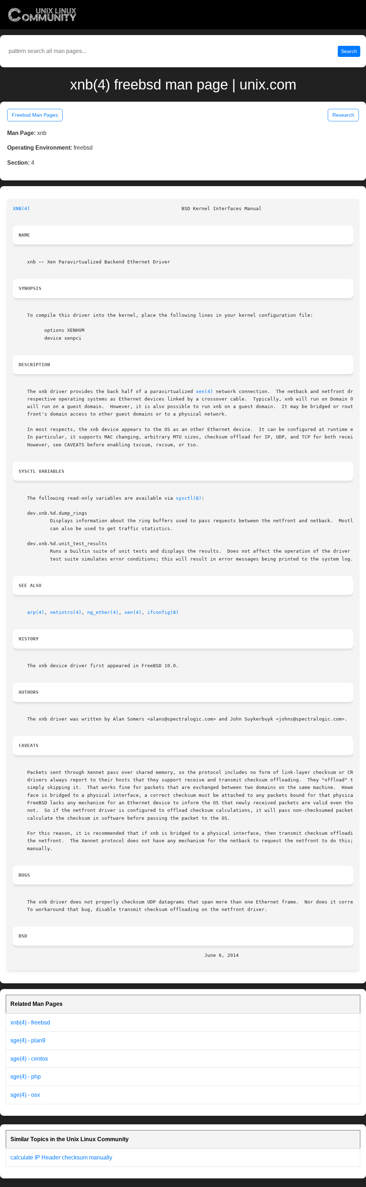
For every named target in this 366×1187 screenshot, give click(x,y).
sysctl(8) (189, 498)
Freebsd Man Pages (35, 115)
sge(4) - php (25, 1077)
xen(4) (204, 391)
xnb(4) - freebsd (30, 1022)
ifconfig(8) (163, 612)
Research (343, 115)
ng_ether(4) (103, 612)
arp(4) (35, 612)
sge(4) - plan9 (27, 1040)
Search (349, 51)
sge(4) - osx (25, 1095)
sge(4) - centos (29, 1059)
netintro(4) (65, 612)
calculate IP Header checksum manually (61, 1157)
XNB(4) (21, 208)
